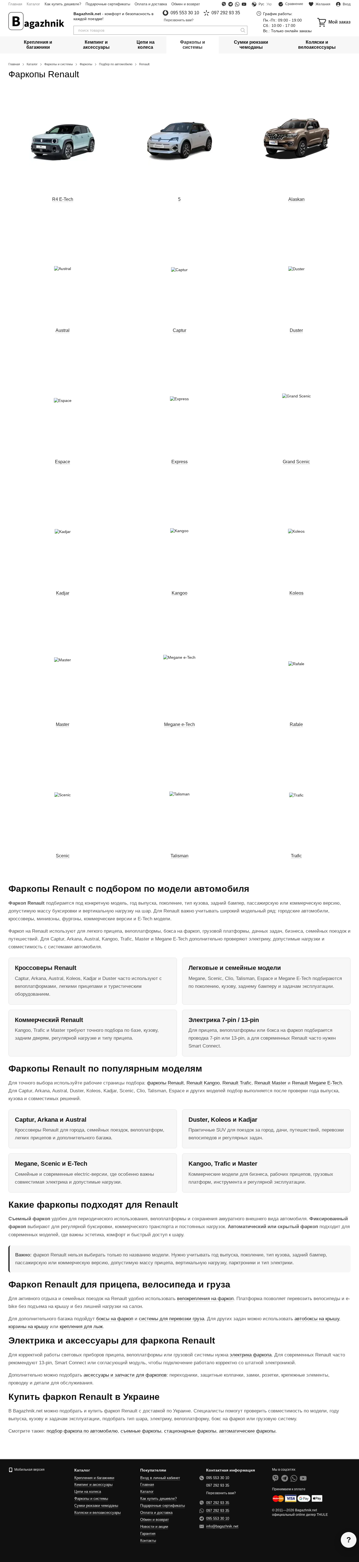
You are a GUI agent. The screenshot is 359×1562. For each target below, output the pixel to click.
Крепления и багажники (38, 45)
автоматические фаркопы (247, 1431)
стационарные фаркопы (190, 1431)
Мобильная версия (29, 1470)
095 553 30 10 (185, 13)
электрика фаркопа (250, 1355)
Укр (269, 4)
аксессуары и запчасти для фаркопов (125, 1375)
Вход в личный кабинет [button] (160, 1478)
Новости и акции (154, 1526)
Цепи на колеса (146, 45)
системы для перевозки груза (171, 1318)
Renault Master (270, 1083)
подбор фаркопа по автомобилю (82, 1431)
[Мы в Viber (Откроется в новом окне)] (224, 4)
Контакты (148, 1540)
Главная (15, 4)
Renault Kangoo (203, 1083)
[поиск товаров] (242, 30)
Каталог (33, 4)
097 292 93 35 (225, 13)
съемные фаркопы (141, 1431)
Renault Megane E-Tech (317, 1083)
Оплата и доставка (151, 4)
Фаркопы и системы (192, 45)
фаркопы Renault (165, 1083)
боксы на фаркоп (114, 1318)
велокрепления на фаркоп (205, 1298)
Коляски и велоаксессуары (317, 45)
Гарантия (147, 1533)
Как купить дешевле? (63, 4)
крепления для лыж (81, 1326)
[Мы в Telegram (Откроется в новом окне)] (230, 4)
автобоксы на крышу (316, 1318)
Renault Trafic (237, 1083)
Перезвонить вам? (179, 20)
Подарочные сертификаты (108, 4)
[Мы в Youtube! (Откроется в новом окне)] (244, 4)
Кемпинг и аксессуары (96, 45)
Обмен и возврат (185, 4)
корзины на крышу (28, 1326)
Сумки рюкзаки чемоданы (251, 45)
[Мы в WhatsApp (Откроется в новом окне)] (237, 4)
